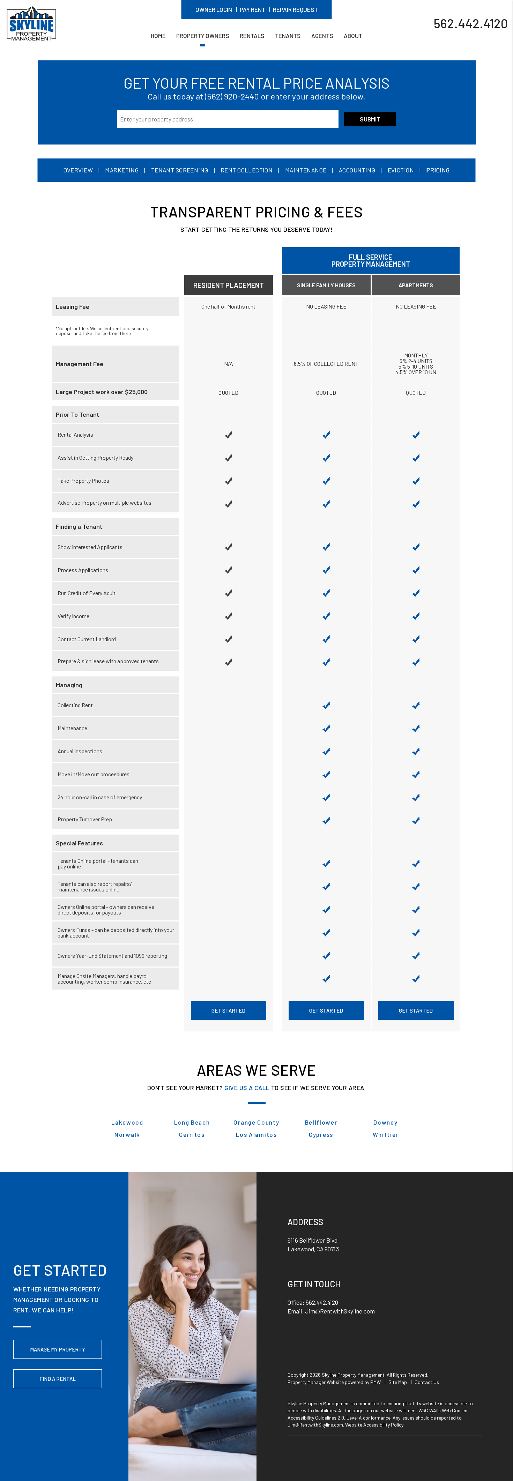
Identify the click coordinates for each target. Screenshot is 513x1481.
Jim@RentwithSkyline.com (340, 1311)
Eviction (401, 169)
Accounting (357, 169)
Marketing (122, 169)
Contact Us (427, 1382)
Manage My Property (57, 1349)
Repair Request (295, 9)
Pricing (437, 169)
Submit (370, 119)
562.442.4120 (471, 22)
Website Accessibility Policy (374, 1425)
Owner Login (213, 9)
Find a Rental (57, 1379)
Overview (78, 169)
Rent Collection (247, 169)
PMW (375, 1382)
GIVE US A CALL (246, 1087)
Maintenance (306, 169)
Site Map (397, 1382)
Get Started (228, 1010)
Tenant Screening (179, 169)
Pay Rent (252, 9)
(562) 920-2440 (232, 96)
